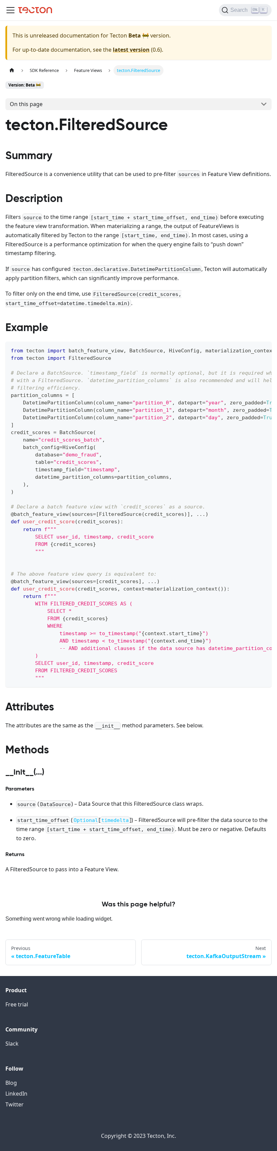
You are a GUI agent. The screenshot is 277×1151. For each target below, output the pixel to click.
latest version (131, 49)
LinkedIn (16, 1093)
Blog (11, 1082)
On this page (26, 104)
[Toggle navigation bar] (10, 10)
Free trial (16, 1004)
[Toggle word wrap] (251, 350)
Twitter (14, 1104)
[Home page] (11, 70)
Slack (12, 1043)
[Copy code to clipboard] (263, 350)
